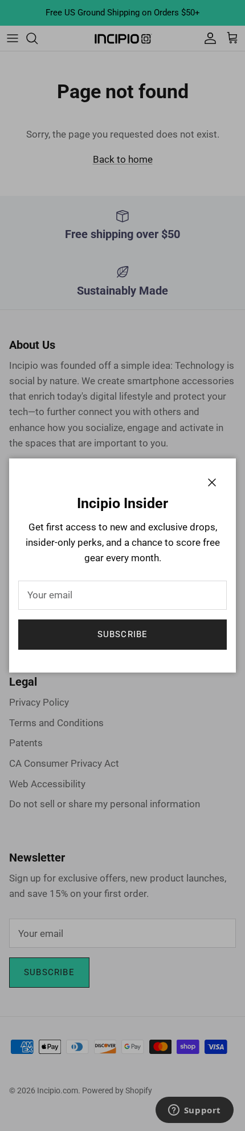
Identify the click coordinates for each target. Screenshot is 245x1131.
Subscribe (122, 634)
